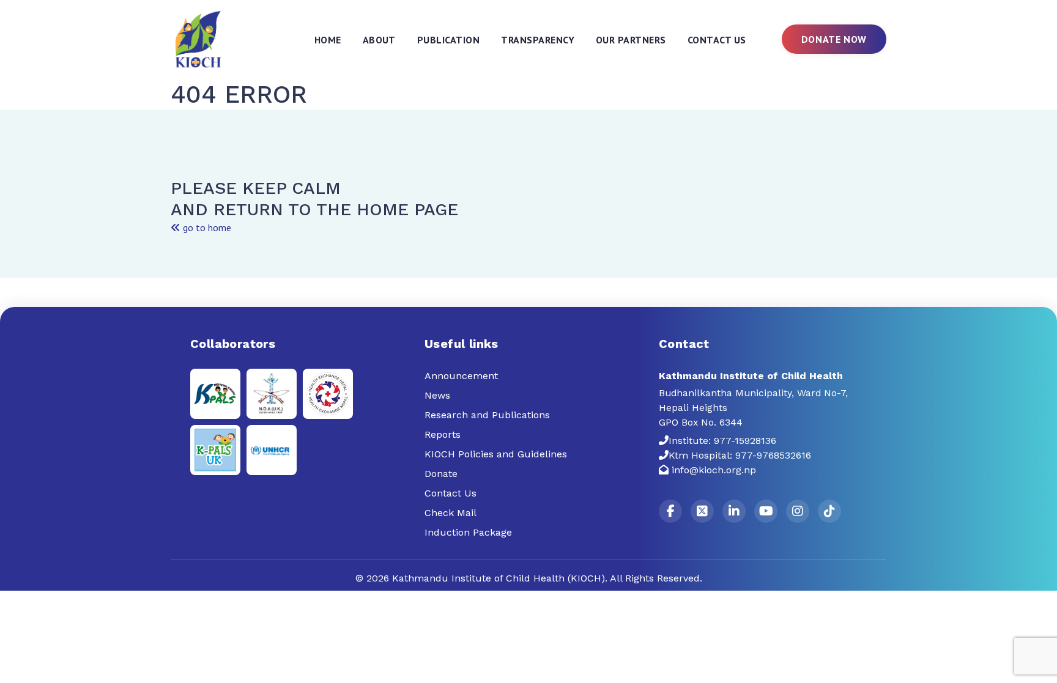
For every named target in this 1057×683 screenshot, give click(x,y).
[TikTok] (829, 511)
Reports (443, 434)
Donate (441, 473)
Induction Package (468, 532)
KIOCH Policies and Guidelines (496, 454)
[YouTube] (765, 511)
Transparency (537, 40)
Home (327, 40)
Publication (448, 40)
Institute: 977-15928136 (722, 440)
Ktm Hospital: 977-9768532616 (740, 455)
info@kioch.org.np (714, 470)
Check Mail (451, 513)
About (379, 40)
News (437, 395)
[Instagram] (797, 511)
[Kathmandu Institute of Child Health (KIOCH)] (198, 38)
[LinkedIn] (734, 511)
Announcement (461, 376)
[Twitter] (702, 511)
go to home (205, 227)
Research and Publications (487, 415)
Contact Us (717, 40)
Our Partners (631, 40)
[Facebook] (670, 511)
